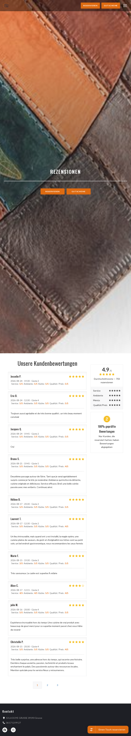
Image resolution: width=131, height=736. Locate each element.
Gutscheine (111, 5)
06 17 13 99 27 (13, 722)
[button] (125, 5)
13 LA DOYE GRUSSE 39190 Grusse (24, 717)
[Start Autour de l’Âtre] (6, 5)
